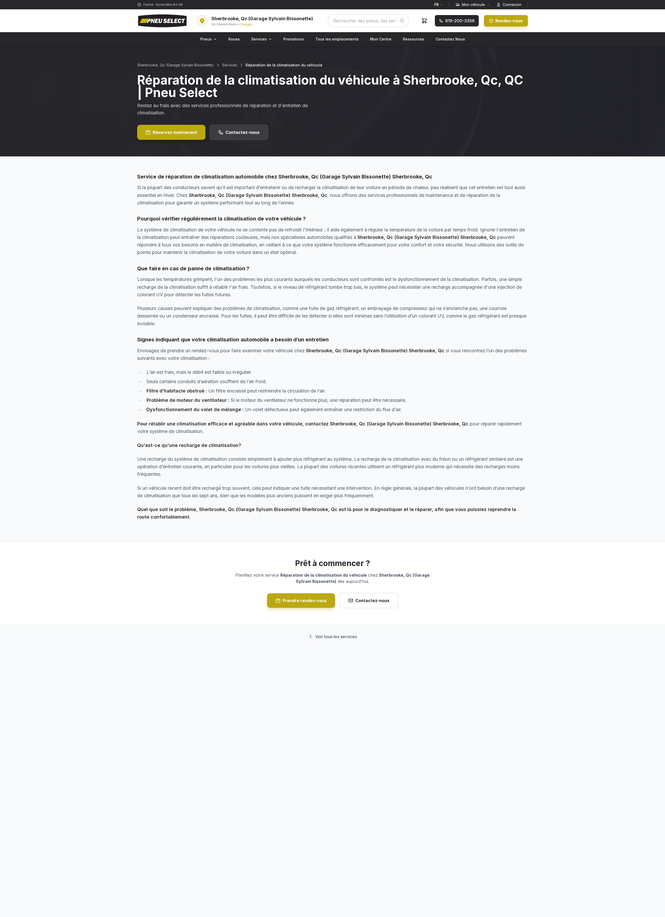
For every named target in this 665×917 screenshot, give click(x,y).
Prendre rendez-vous (305, 600)
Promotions (293, 39)
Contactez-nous (242, 132)
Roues (234, 39)
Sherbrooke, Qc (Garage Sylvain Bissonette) (175, 65)
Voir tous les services (336, 636)
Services (259, 39)
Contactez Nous (450, 39)
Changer (245, 24)
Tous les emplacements (337, 39)
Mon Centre (380, 39)
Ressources (413, 39)
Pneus (206, 39)
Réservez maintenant (175, 132)
